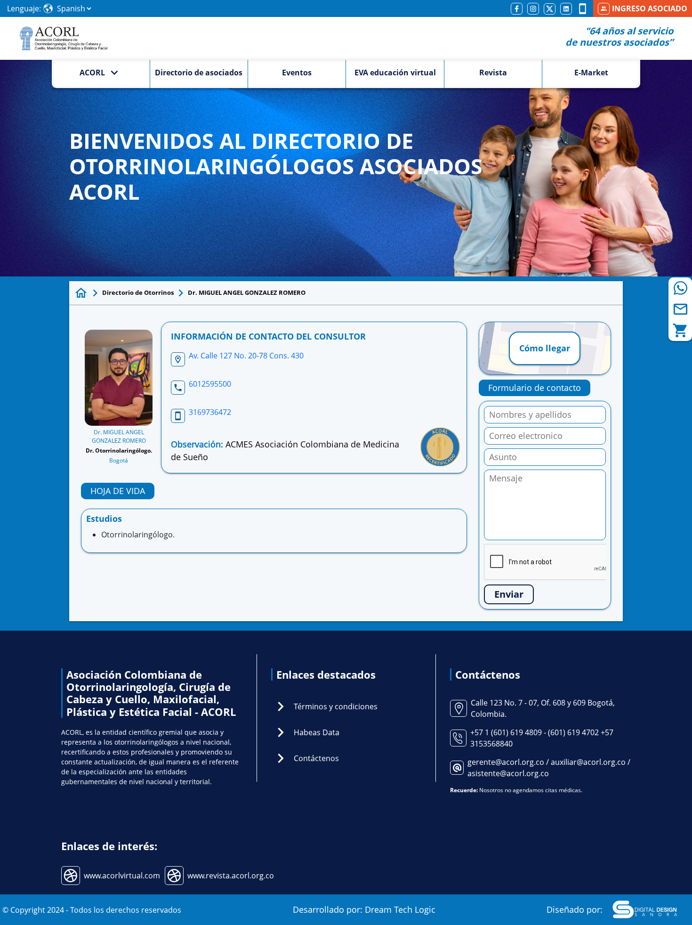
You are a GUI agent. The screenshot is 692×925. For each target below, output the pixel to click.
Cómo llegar (544, 348)
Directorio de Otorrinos (138, 292)
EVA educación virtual (395, 72)
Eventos (297, 72)
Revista (493, 72)
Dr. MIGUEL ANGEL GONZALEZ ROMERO (247, 292)
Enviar (508, 594)
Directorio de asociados (198, 72)
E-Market (591, 72)
